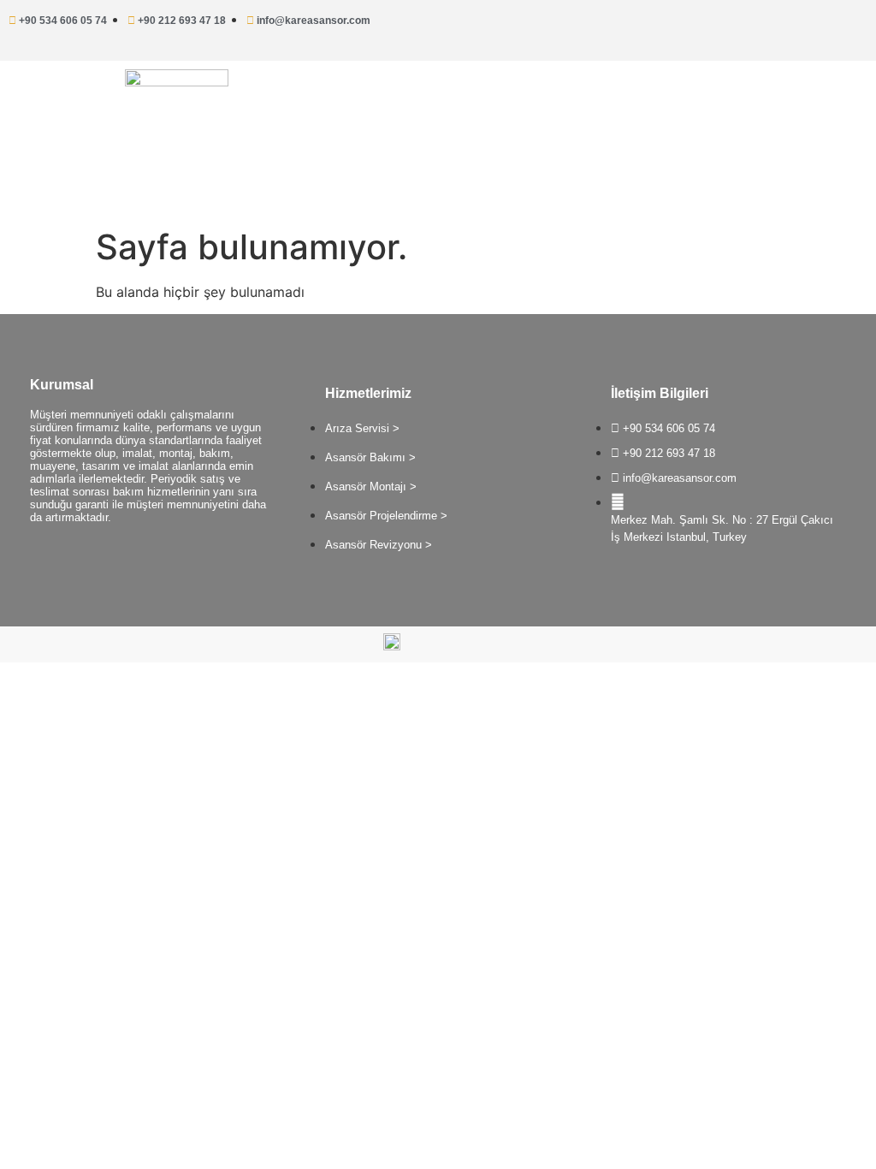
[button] (657, 100)
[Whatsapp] (794, 25)
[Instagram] (846, 25)
